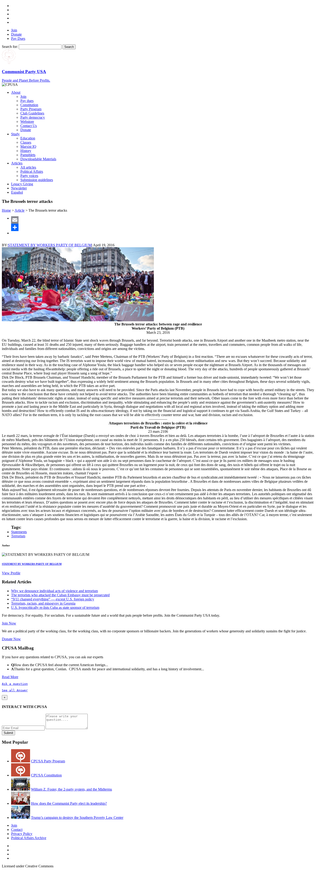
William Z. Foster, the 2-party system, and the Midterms (71, 789)
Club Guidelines (32, 113)
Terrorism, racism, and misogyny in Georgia (43, 603)
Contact (16, 830)
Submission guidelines (36, 180)
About (15, 92)
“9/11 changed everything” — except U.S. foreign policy (52, 599)
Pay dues (27, 101)
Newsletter (19, 188)
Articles (16, 163)
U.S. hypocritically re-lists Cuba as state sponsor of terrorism (55, 607)
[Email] (162, 220)
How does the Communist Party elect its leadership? (69, 803)
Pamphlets (27, 155)
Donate (16, 34)
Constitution (29, 105)
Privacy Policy (21, 834)
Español (17, 192)
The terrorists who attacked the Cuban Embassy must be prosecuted (60, 595)
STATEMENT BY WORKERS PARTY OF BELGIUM (50, 245)
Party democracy (32, 117)
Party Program (30, 109)
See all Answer (15, 690)
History (25, 151)
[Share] (162, 227)
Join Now (9, 623)
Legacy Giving (22, 184)
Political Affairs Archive (28, 838)
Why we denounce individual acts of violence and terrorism (54, 591)
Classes (25, 142)
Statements (19, 532)
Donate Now (11, 639)
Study (15, 134)
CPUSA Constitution (46, 775)
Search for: (10, 47)
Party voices (29, 176)
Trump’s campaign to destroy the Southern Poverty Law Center (77, 817)
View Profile (11, 573)
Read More (10, 677)
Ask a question (15, 684)
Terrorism (18, 536)
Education (27, 138)
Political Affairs (31, 171)
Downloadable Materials (38, 159)
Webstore (27, 122)
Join (14, 30)
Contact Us (28, 126)
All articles (28, 167)
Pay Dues (18, 38)
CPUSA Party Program (48, 761)
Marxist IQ (28, 146)
